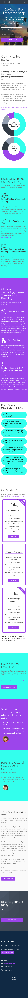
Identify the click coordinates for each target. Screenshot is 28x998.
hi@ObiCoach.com (9, 963)
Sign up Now (9, 878)
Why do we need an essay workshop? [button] (12, 415)
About (14, 982)
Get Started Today (7, 952)
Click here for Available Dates (14, 496)
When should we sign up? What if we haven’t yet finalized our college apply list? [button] (14, 471)
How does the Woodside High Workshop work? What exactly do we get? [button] (14, 433)
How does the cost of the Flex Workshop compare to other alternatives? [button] (14, 450)
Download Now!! (10, 687)
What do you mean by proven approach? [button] (14, 441)
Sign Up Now (11, 920)
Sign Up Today (12, 39)
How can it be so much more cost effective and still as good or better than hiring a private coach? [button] (14, 460)
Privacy (14, 979)
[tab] (14, 415)
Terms (14, 977)
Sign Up (13, 536)
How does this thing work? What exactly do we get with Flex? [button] (13, 423)
